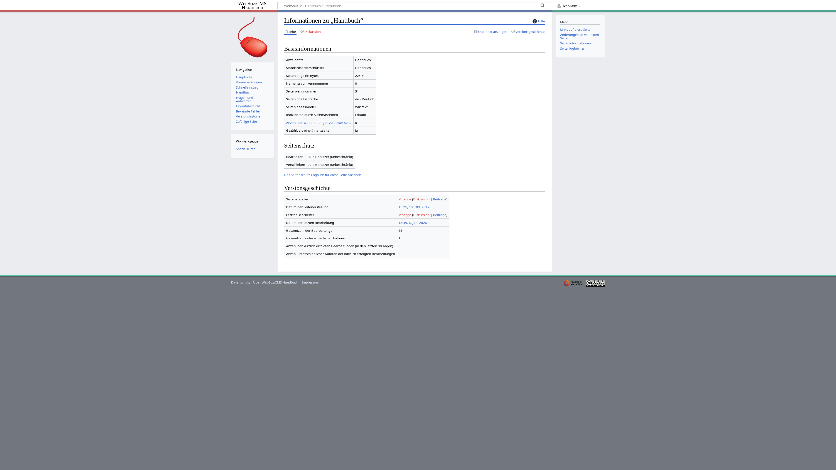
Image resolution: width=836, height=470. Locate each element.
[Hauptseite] (252, 36)
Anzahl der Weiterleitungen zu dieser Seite (319, 122)
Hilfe (541, 21)
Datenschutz (240, 282)
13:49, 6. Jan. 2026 (412, 222)
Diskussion (421, 199)
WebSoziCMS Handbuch (252, 6)
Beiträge (439, 199)
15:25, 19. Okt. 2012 (414, 207)
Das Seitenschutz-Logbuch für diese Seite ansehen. (323, 175)
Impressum (310, 282)
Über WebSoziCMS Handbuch (275, 282)
